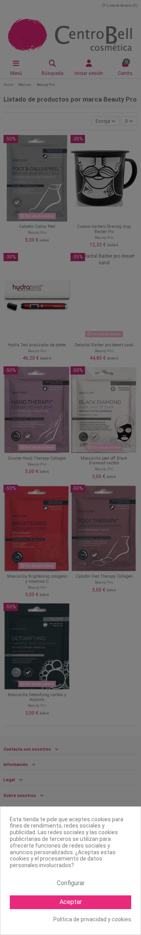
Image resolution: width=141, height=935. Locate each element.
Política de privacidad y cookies (92, 919)
